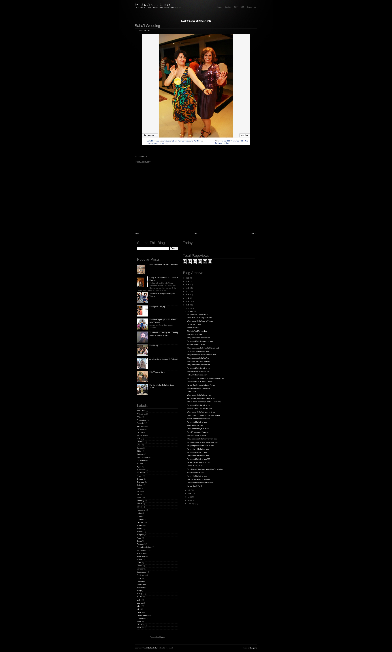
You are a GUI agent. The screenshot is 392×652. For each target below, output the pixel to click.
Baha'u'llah (141, 429)
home (219, 7)
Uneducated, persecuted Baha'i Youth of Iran (203, 415)
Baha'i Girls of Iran (194, 324)
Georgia (140, 479)
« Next (137, 234)
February (191, 504)
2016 (187, 295)
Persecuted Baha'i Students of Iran (200, 483)
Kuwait (139, 516)
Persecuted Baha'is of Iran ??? (198, 459)
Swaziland (141, 581)
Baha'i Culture (152, 4)
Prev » (253, 234)
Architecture (141, 420)
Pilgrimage (141, 556)
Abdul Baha (141, 411)
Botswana (140, 442)
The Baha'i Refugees (195, 334)
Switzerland (141, 584)
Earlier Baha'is (142, 460)
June (189, 493)
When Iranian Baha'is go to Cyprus (200, 321)
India (139, 488)
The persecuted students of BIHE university (203, 348)
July (189, 490)
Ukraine (140, 612)
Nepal (139, 538)
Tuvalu (139, 597)
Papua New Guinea (144, 547)
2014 (187, 301)
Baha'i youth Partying (157, 307)
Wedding (147, 30)
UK (138, 609)
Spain (139, 578)
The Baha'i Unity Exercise (196, 435)
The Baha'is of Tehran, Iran (197, 331)
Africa (139, 417)
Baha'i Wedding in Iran (195, 466)
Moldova (140, 532)
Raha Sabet (191, 392)
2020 (187, 281)
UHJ (138, 606)
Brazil (139, 445)
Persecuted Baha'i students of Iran (200, 341)
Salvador (140, 569)
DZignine (253, 648)
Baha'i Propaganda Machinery (198, 432)
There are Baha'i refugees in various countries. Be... (206, 378)
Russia (139, 566)
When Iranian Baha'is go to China (199, 317)
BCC (242, 7)
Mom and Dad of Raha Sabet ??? (199, 408)
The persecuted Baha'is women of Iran (201, 355)
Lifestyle (140, 522)
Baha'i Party (153, 346)
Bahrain (140, 432)
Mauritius (140, 525)
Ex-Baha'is (141, 473)
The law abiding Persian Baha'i (198, 388)
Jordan (139, 507)
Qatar (139, 563)
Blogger (162, 637)
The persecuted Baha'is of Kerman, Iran (202, 439)
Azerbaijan (141, 426)
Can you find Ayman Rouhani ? (198, 479)
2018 (187, 288)
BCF (235, 7)
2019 (187, 285)
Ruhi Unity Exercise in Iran (197, 375)
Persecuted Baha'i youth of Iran (198, 405)
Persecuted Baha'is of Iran (197, 422)
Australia (140, 423)
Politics (139, 559)
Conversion (251, 7)
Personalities (142, 550)
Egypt (139, 466)
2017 (187, 291)
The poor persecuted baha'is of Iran (200, 446)
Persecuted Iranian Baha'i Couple (199, 382)
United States (142, 615)
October (191, 311)
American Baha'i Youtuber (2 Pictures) (163, 359)
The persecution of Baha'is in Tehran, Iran (202, 442)
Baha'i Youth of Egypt (157, 372)
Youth (139, 628)
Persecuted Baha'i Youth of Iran (198, 368)
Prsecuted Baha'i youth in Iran (198, 429)
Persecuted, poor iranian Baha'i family (201, 398)
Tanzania (140, 587)
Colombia (140, 454)
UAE (138, 600)
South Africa (141, 575)
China (139, 451)
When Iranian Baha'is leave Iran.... (199, 395)
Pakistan (140, 544)
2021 (187, 278)
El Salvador (141, 470)
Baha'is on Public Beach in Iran (198, 419)
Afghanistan (141, 414)
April (189, 497)
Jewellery (140, 501)
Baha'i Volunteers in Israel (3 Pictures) (163, 264)
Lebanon (140, 519)
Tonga (139, 591)
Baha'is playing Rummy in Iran (198, 462)
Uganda (140, 603)
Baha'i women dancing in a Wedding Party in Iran (205, 469)
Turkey (139, 594)
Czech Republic (143, 457)
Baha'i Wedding (147, 26)
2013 (187, 305)
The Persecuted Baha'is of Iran (198, 361)
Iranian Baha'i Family (194, 486)
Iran (138, 491)
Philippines (141, 553)
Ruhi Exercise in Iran (195, 425)
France (139, 476)
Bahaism (228, 7)
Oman (139, 541)
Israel (139, 497)
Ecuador (140, 463)
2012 (187, 308)
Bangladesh (141, 435)
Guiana (139, 485)
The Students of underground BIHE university (204, 402)
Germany (140, 482)
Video (139, 621)
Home (195, 234)
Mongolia (140, 535)
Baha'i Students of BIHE (196, 344)
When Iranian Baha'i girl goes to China (201, 412)
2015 (187, 298)
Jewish (139, 504)
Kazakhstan (141, 510)
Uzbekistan (141, 618)
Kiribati (139, 513)
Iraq (138, 494)
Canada (140, 448)
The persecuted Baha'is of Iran (198, 314)
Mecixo (139, 529)
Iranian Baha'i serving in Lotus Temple (201, 385)
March (190, 500)
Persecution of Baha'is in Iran (198, 351)
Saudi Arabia (141, 572)
